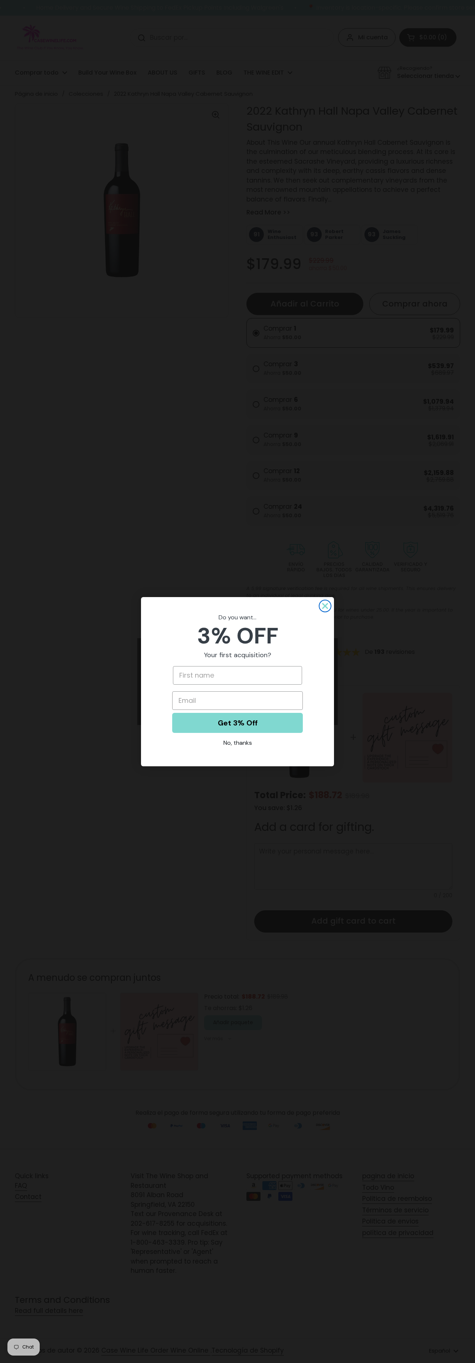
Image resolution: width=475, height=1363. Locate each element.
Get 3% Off (238, 723)
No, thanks (237, 743)
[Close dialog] (325, 606)
